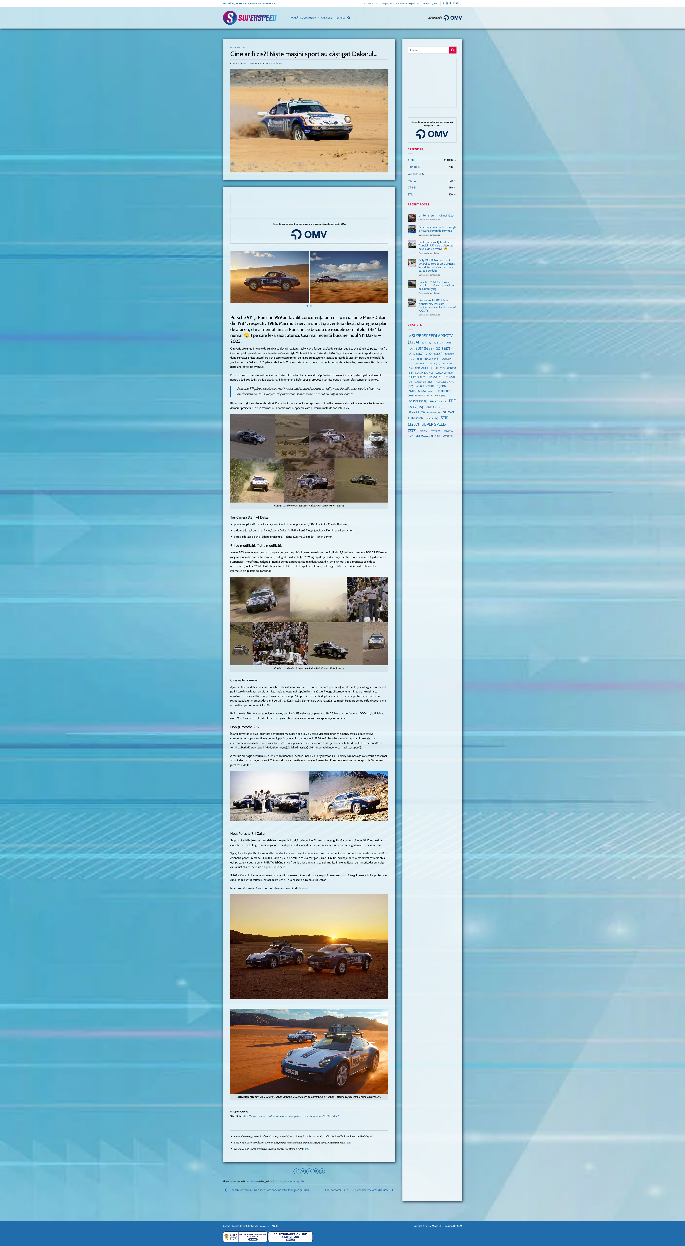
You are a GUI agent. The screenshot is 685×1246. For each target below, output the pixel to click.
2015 (438, 342)
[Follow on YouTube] (457, 3)
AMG (449, 354)
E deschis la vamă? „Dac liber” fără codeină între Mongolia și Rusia (269, 1190)
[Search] (348, 17)
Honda (435, 377)
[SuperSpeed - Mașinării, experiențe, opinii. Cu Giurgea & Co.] (249, 18)
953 (275, 1181)
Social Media (308, 17)
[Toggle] (455, 160)
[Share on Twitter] (303, 1171)
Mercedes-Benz (430, 386)
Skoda (431, 418)
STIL (410, 194)
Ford (438, 368)
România (434, 412)
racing (296, 1181)
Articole (326, 17)
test (436, 431)
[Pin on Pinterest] (316, 1171)
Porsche (288, 1181)
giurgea (418, 377)
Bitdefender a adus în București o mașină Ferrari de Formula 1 (437, 228)
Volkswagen (427, 436)
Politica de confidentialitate (245, 1225)
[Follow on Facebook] (444, 3)
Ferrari (421, 368)
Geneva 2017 (424, 372)
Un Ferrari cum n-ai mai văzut (436, 215)
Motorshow (421, 391)
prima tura (438, 401)
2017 (424, 348)
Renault (417, 412)
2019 (416, 354)
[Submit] (452, 50)
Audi (415, 358)
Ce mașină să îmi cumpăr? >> (378, 3)
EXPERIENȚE (415, 167)
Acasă (294, 17)
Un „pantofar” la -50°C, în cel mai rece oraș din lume (357, 1190)
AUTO (411, 160)
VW (448, 436)
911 (270, 1181)
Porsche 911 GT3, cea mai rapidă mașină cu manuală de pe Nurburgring (436, 285)
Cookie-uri (265, 1225)
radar (435, 407)
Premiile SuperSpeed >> (407, 3)
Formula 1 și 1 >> (429, 3)
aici (371, 1136)
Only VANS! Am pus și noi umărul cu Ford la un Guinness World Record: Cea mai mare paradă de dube (436, 265)
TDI (424, 431)
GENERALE (415, 173)
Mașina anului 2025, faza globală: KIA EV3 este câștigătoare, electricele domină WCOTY (437, 305)
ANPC (275, 1225)
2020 (434, 354)
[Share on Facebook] (296, 1171)
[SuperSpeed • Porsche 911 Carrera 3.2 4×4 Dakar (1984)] (246, 277)
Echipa (341, 17)
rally (302, 1181)
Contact (226, 1225)
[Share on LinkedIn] (322, 1171)
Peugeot (438, 395)
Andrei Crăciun (273, 63)
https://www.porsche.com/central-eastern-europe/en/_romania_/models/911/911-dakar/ (291, 1116)
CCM (459, 1225)
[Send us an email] (454, 3)
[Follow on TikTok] (450, 3)
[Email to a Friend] (309, 1171)
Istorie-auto (237, 47)
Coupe (420, 363)
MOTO (412, 180)
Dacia (434, 363)
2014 (426, 342)
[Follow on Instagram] (447, 3)
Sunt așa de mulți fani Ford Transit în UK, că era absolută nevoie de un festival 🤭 (435, 245)
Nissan (422, 395)
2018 (444, 348)
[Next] (380, 279)
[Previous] (237, 279)
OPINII (412, 187)
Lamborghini (423, 382)
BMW (431, 358)
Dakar (280, 1181)
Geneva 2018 (444, 372)
